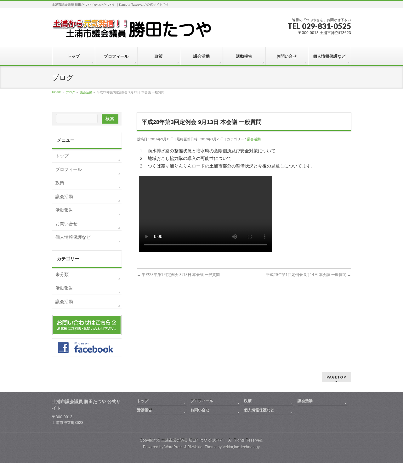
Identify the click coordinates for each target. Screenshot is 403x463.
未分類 (62, 274)
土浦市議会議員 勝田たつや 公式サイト (194, 440)
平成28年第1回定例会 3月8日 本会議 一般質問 (178, 275)
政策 (59, 182)
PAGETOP (336, 377)
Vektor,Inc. (231, 447)
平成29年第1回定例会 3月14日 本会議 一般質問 (308, 275)
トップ (62, 155)
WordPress (173, 447)
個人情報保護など (73, 237)
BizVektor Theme (202, 447)
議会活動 (254, 139)
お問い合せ (66, 223)
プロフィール (68, 169)
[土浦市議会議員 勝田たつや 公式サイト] (131, 30)
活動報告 (64, 210)
